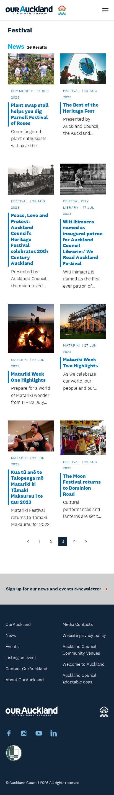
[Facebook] (9, 734)
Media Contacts (78, 624)
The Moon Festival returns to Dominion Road (82, 485)
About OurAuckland (25, 680)
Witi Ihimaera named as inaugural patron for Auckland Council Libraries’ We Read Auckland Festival (83, 243)
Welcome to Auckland (84, 664)
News (11, 635)
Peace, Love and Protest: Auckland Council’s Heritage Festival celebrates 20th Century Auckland (29, 239)
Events (12, 646)
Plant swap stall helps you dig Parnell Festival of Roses (30, 114)
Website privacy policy (84, 635)
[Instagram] (23, 734)
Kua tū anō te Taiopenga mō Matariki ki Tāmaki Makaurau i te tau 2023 (27, 487)
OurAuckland (18, 624)
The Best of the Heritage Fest (81, 108)
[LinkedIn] (53, 734)
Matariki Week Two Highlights (80, 363)
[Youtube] (38, 734)
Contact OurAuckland (26, 669)
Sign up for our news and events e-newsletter (53, 589)
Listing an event (21, 657)
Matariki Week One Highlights (28, 377)
